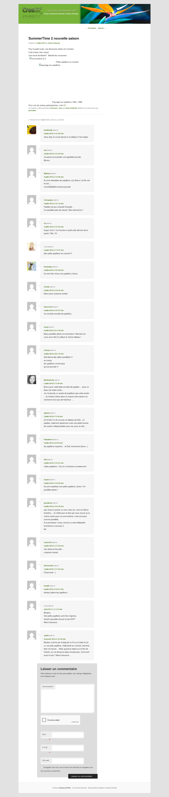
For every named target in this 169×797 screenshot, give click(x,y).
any (45, 150)
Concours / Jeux (56, 108)
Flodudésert (48, 439)
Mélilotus (47, 173)
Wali (45, 459)
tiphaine (47, 413)
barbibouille (48, 130)
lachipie (47, 586)
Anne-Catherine (54, 43)
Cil (45, 223)
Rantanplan (48, 266)
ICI (65, 105)
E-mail (46, 748)
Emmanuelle (48, 565)
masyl (46, 327)
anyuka (46, 479)
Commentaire (48, 686)
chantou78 (48, 542)
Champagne (48, 200)
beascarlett (48, 307)
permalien (32, 110)
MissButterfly (49, 380)
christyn (47, 350)
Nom (46, 735)
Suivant (102, 28)
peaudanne (48, 503)
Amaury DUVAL (65, 788)
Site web (45, 760)
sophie (46, 635)
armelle (47, 287)
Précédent (91, 28)
